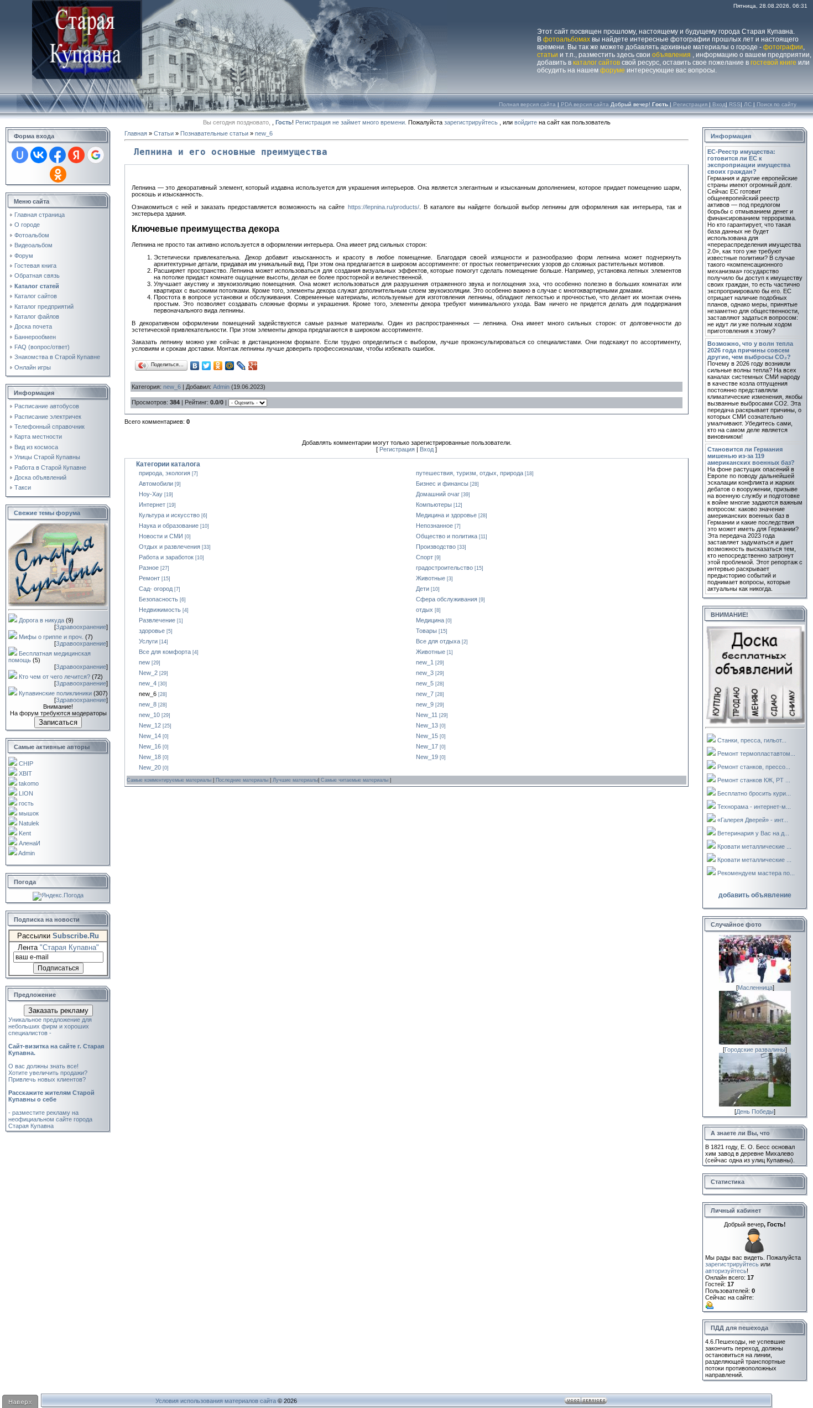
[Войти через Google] (96, 155)
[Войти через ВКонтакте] (38, 155)
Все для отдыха (438, 641)
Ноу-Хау (151, 494)
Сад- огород (156, 588)
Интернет (152, 504)
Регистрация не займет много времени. (351, 122)
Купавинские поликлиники (55, 693)
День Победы (755, 1111)
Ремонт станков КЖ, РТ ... (753, 780)
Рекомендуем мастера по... (756, 873)
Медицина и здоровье (446, 515)
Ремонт (149, 578)
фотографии (783, 47)
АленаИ (29, 843)
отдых (424, 609)
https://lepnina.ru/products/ (383, 207)
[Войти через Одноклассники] (58, 174)
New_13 (427, 725)
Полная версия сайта (527, 104)
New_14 (150, 735)
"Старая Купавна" (69, 947)
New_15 (427, 735)
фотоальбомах (566, 39)
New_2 (148, 672)
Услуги (148, 641)
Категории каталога (168, 464)
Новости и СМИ (161, 536)
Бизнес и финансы (442, 483)
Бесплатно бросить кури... (754, 793)
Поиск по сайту (776, 104)
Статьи (164, 133)
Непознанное (434, 525)
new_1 (425, 662)
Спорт (424, 557)
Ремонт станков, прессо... (753, 766)
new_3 (425, 672)
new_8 (148, 704)
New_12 (150, 725)
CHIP (26, 763)
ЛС (748, 104)
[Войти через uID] (20, 155)
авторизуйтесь (726, 1270)
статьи (547, 55)
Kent (25, 833)
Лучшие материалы (295, 780)
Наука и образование (169, 525)
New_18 (150, 757)
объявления (671, 55)
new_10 (149, 714)
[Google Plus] (253, 366)
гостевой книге (773, 62)
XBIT (25, 773)
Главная (135, 133)
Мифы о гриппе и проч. (51, 636)
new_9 (425, 704)
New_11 (426, 714)
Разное (149, 567)
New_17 (427, 746)
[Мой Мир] (230, 366)
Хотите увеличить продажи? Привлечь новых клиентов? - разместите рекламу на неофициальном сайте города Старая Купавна (51, 1099)
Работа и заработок (166, 557)
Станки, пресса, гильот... (751, 740)
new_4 (148, 683)
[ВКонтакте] (195, 366)
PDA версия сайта (585, 104)
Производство (436, 546)
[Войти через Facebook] (57, 155)
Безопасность (158, 599)
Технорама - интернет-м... (754, 806)
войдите (525, 122)
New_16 (150, 746)
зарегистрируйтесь (471, 122)
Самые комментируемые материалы (170, 780)
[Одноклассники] (218, 366)
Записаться (58, 722)
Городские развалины (755, 1049)
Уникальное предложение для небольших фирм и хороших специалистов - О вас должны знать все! (56, 1042)
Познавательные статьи (214, 133)
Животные (430, 578)
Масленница (755, 987)
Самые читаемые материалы (355, 780)
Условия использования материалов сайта (215, 1400)
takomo (29, 783)
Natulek (29, 823)
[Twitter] (206, 366)
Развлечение (157, 620)
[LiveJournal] (241, 366)
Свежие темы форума (47, 513)
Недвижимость (160, 609)
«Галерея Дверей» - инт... (752, 820)
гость (26, 803)
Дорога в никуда (41, 620)
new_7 (425, 693)
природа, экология (164, 473)
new (144, 662)
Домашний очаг (438, 494)
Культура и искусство (169, 515)
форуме (612, 70)
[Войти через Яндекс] (76, 155)
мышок (29, 813)
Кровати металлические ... (754, 846)
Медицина (430, 620)
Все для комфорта (165, 651)
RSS (735, 104)
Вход (719, 104)
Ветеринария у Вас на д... (753, 833)
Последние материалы (243, 780)
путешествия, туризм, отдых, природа (469, 473)
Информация (731, 136)
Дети (422, 588)
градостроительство (444, 567)
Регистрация (690, 104)
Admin (26, 853)
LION (26, 793)
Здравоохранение (81, 627)
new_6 (264, 133)
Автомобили (156, 483)
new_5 (425, 683)
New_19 (427, 757)
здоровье (152, 630)
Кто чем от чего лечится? (54, 676)
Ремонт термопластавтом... (756, 753)
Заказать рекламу (58, 1010)
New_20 (150, 767)
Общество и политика (446, 536)
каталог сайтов (596, 62)
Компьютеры (434, 504)
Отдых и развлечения (169, 546)
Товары (426, 630)
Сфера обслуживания (446, 599)
